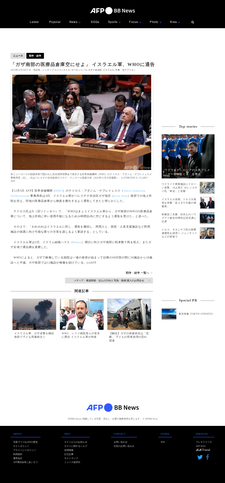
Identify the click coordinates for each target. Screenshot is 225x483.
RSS (163, 442)
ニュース (18, 55)
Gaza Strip (121, 195)
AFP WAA (200, 446)
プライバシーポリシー (24, 450)
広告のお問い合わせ (124, 446)
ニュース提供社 (72, 462)
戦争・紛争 (35, 55)
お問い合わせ (120, 442)
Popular (55, 22)
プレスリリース (204, 442)
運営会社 (17, 458)
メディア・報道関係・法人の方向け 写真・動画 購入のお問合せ (112, 280)
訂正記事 (68, 454)
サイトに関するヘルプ (75, 446)
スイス (66, 70)
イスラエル (108, 70)
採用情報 (68, 450)
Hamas (77, 242)
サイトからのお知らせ (75, 442)
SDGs (95, 22)
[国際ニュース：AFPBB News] (112, 10)
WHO (59, 190)
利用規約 (17, 454)
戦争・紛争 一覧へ (139, 272)
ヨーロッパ (76, 70)
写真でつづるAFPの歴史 (25, 442)
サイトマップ (71, 458)
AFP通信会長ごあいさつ (25, 462)
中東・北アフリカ (124, 70)
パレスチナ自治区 (92, 70)
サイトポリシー (21, 446)
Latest (34, 22)
